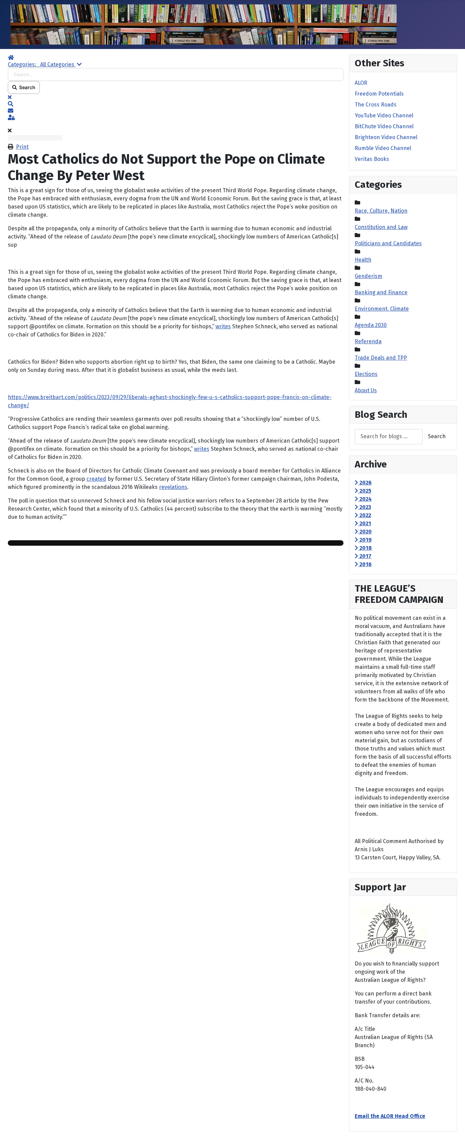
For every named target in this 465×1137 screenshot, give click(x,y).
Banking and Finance (381, 292)
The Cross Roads (376, 104)
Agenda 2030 (371, 325)
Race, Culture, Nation (381, 211)
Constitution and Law (381, 227)
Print (22, 147)
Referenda (368, 341)
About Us (366, 390)
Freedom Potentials (379, 93)
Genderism (368, 276)
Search (26, 87)
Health (363, 260)
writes (223, 326)
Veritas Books (372, 159)
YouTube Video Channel (384, 115)
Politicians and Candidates (388, 243)
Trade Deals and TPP (381, 358)
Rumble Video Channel (383, 148)
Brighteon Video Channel (386, 137)
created (96, 479)
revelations (173, 487)
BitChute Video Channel (384, 126)
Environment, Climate (382, 309)
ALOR (361, 83)
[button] (175, 104)
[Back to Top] (453, 1124)
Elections (366, 374)
